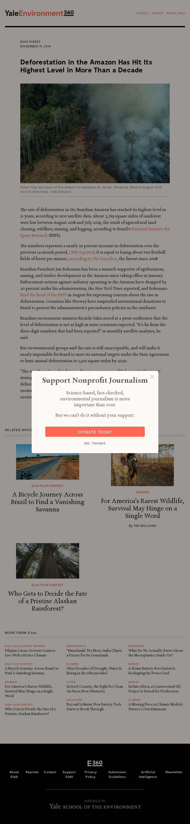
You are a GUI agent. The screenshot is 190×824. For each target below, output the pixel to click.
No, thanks (95, 443)
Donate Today (95, 431)
